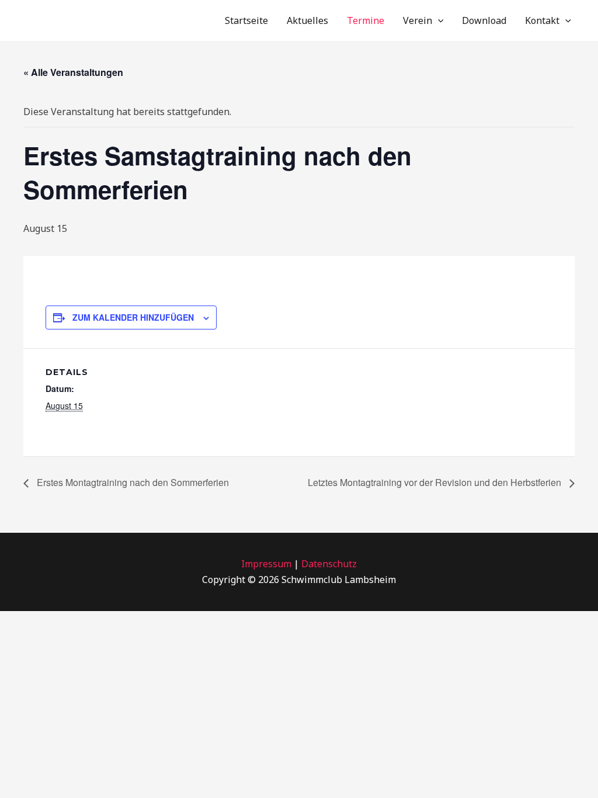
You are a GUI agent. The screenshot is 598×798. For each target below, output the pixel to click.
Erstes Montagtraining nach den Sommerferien (131, 482)
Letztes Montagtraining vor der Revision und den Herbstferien (436, 482)
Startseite (246, 20)
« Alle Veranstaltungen (73, 72)
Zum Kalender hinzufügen (133, 317)
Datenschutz (329, 563)
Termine (365, 20)
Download (484, 20)
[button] (438, 20)
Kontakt (542, 20)
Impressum (266, 563)
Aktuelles (307, 20)
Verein (417, 20)
